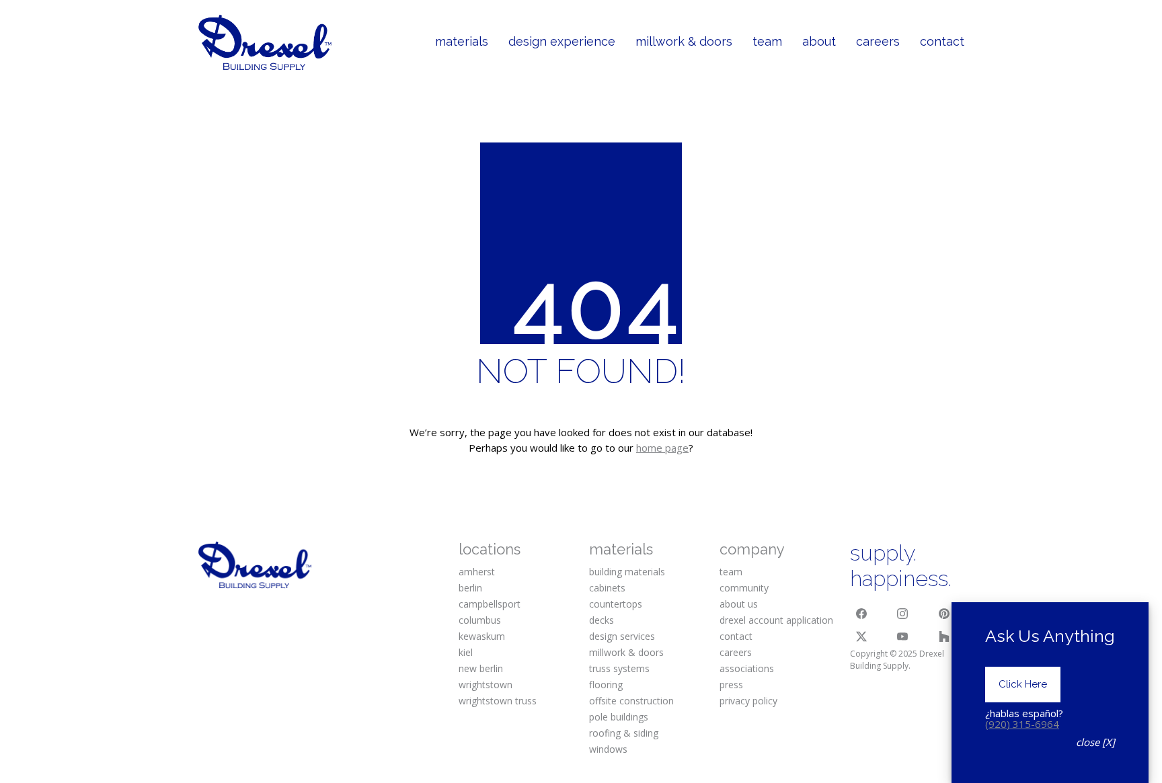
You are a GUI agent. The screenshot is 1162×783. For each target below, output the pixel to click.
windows (608, 749)
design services (622, 636)
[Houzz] (944, 636)
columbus (480, 620)
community (744, 587)
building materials (627, 571)
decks (601, 620)
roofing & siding (623, 733)
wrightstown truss (498, 700)
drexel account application (776, 620)
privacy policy (748, 700)
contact (736, 636)
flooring (606, 684)
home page (662, 447)
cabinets (607, 587)
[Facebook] (861, 614)
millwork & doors (626, 652)
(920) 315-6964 (1022, 724)
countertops (615, 603)
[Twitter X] (861, 636)
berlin (470, 587)
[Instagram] (903, 614)
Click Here (1023, 684)
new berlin (481, 668)
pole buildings (618, 716)
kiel (466, 652)
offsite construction (631, 700)
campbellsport (489, 603)
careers (736, 652)
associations (747, 668)
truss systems (619, 668)
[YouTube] (903, 636)
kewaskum (482, 636)
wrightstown (485, 684)
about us (739, 603)
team (731, 571)
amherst (477, 571)
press (731, 684)
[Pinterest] (944, 614)
